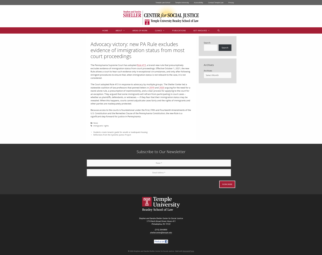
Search (207, 42)
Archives (208, 70)
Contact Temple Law (215, 2)
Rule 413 (141, 65)
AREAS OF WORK (139, 30)
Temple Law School (163, 2)
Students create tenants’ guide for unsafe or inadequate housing (120, 132)
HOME (105, 30)
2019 (151, 87)
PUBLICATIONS (179, 30)
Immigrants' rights (101, 126)
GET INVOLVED (200, 30)
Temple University (182, 2)
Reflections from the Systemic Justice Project (112, 135)
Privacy (231, 2)
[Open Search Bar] (218, 30)
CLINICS (158, 30)
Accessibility (198, 2)
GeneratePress (188, 251)
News (95, 123)
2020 (161, 87)
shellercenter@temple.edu (161, 232)
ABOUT (119, 30)
